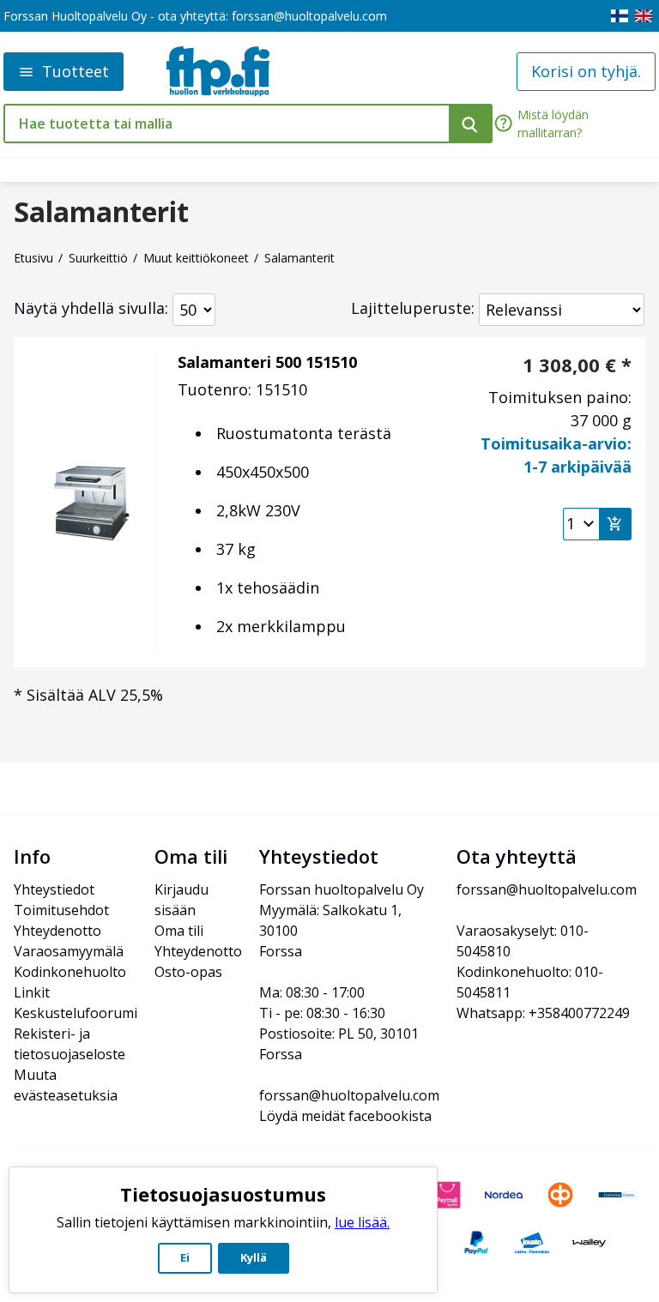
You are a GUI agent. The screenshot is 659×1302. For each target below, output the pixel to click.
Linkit (32, 992)
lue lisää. (362, 1222)
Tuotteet (75, 71)
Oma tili (178, 930)
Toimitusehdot (61, 910)
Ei (185, 1257)
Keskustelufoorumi (75, 1013)
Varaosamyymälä (69, 951)
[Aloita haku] (471, 123)
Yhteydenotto (57, 930)
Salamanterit (101, 212)
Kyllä (253, 1257)
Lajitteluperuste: (413, 308)
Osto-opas (188, 971)
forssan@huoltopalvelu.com (309, 16)
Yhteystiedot (54, 889)
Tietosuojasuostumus (223, 1194)
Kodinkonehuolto (70, 971)
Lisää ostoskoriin (615, 524)
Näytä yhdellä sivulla (89, 308)
